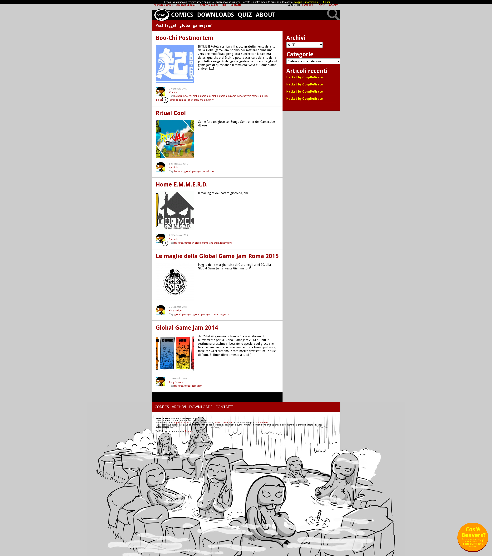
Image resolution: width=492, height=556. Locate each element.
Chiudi (326, 2)
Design (178, 310)
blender (178, 96)
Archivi (179, 407)
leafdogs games (177, 100)
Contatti (235, 5)
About (265, 14)
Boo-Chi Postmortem (184, 38)
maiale (203, 100)
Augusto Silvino (181, 422)
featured (178, 171)
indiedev (264, 96)
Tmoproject (190, 431)
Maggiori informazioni (306, 2)
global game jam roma (224, 96)
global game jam (202, 96)
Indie (216, 243)
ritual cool (208, 171)
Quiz (245, 14)
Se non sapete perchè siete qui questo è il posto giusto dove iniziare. (473, 538)
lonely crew (193, 100)
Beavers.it (162, 15)
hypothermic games (247, 96)
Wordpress (263, 422)
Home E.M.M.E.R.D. (182, 184)
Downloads (215, 14)
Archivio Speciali (186, 5)
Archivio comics (163, 5)
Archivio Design (209, 5)
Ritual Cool (171, 113)
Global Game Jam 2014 (187, 328)
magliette (224, 314)
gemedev (189, 243)
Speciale (173, 167)
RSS (224, 5)
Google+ (333, 5)
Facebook (307, 5)
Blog (171, 310)
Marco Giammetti (223, 422)
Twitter (321, 5)
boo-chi (187, 96)
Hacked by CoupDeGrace (304, 77)
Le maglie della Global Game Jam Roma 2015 (217, 256)
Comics (182, 14)
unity (211, 100)
